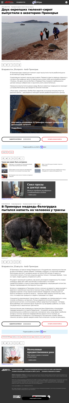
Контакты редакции (17, 369)
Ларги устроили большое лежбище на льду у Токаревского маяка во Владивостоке (54, 170)
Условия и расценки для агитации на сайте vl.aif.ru (26, 371)
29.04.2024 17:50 (6, 7)
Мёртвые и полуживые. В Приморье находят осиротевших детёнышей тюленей (38, 123)
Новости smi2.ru (7, 199)
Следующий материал (35, 398)
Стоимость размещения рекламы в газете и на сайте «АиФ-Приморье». (43, 369)
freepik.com (5, 258)
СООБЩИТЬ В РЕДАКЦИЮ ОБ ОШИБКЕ (51, 371)
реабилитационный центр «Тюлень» (11, 61)
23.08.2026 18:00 (6, 204)
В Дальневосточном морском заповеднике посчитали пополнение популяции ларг (20, 170)
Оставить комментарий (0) (55, 139)
